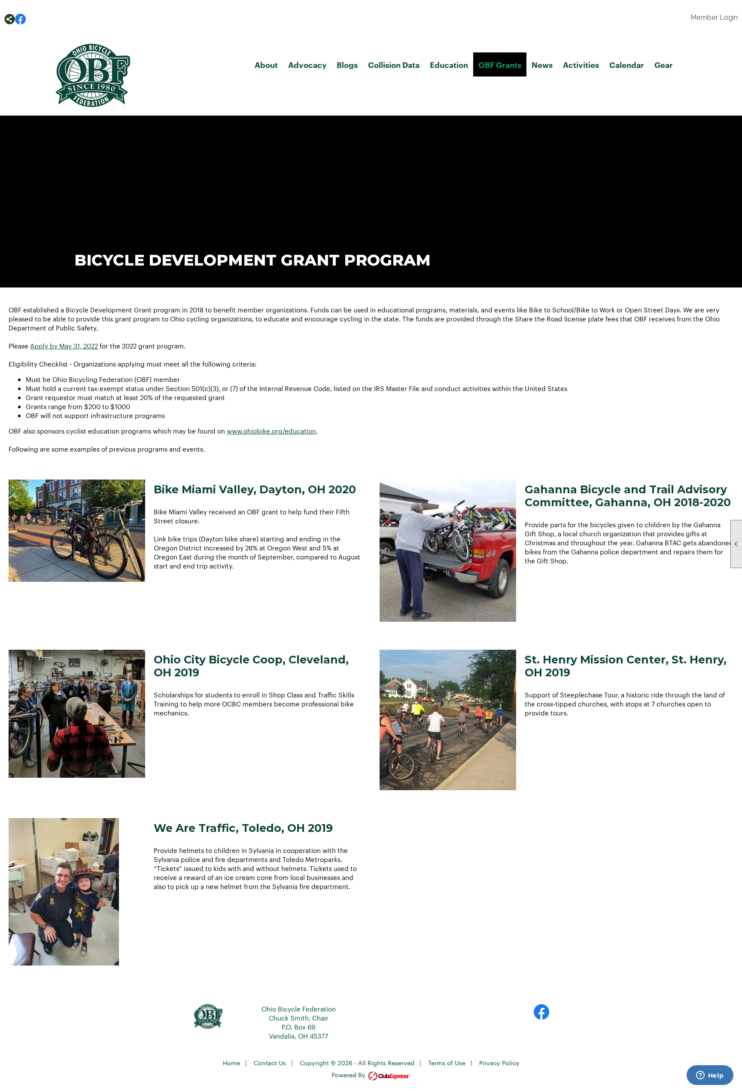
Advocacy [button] (307, 64)
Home (231, 1062)
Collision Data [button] (394, 64)
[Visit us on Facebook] (20, 19)
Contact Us (270, 1062)
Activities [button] (581, 64)
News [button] (542, 64)
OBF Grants (499, 64)
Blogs (347, 64)
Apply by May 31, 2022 (64, 345)
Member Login (714, 17)
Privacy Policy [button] (499, 1062)
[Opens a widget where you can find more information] (709, 1076)
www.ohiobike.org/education (271, 430)
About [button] (266, 64)
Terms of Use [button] (446, 1062)
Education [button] (449, 64)
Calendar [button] (626, 64)
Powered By (349, 1074)
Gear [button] (663, 64)
